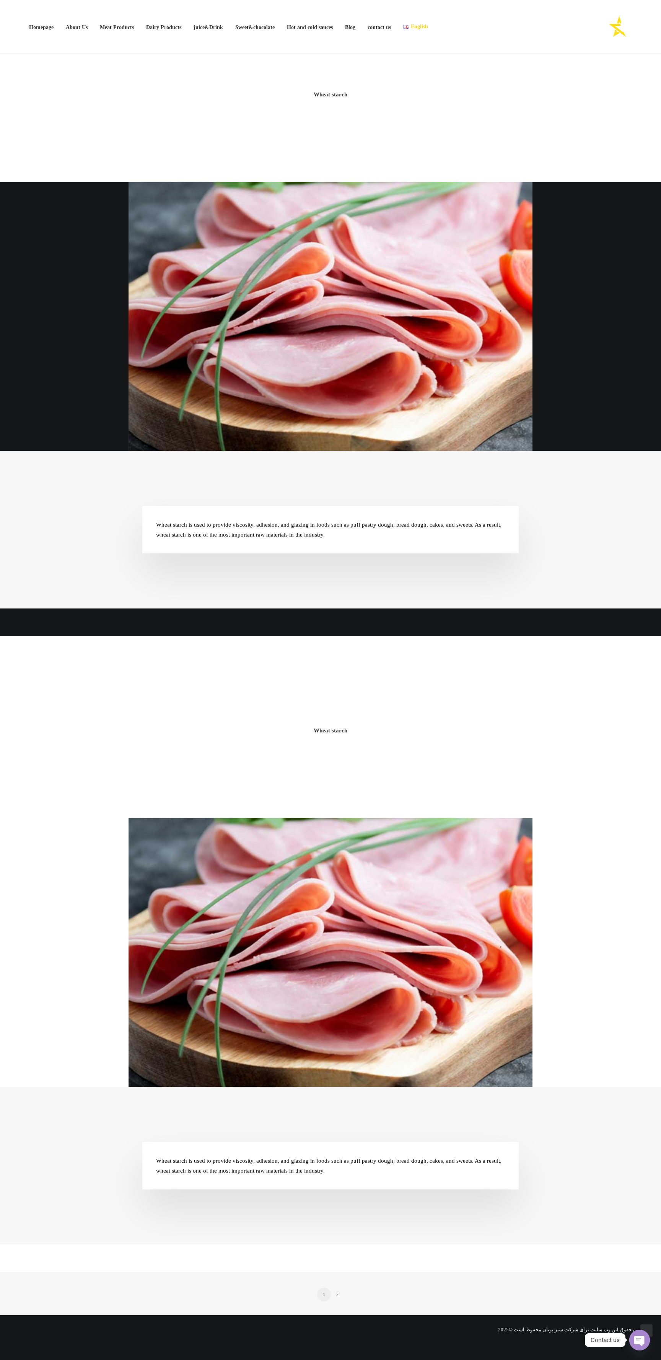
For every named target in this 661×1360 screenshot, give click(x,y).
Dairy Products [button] (163, 27)
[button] (19, 27)
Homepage (41, 27)
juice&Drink (208, 27)
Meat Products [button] (117, 27)
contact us (379, 27)
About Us (77, 27)
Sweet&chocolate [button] (255, 27)
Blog (350, 27)
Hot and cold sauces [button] (310, 27)
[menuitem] (44, 27)
